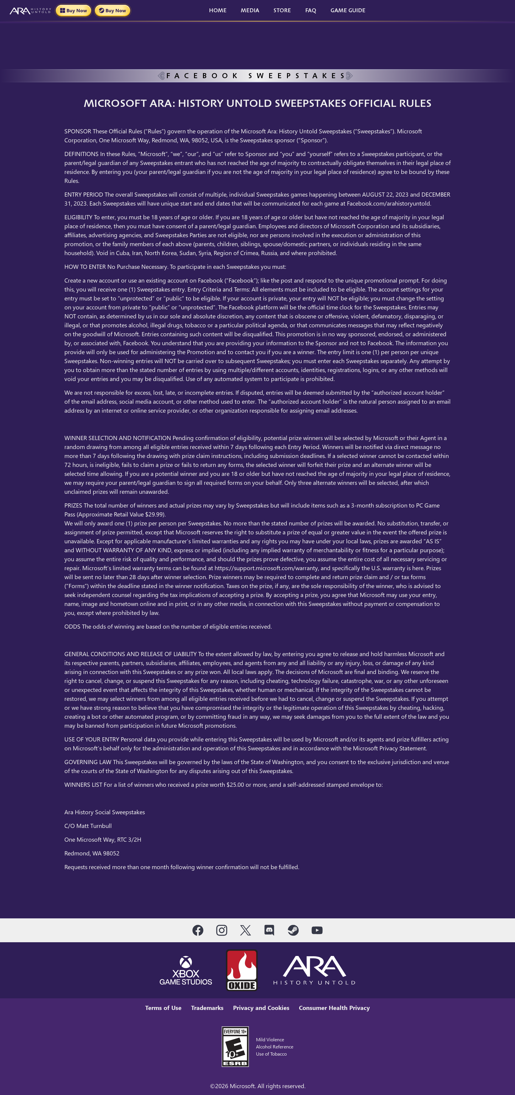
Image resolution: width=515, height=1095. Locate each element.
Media (250, 10)
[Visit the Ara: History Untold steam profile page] (293, 930)
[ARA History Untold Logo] (314, 970)
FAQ (310, 10)
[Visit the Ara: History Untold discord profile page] (269, 930)
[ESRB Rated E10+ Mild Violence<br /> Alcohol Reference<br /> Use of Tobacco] (235, 1046)
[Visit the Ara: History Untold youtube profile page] (317, 930)
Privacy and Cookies (261, 1007)
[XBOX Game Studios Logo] (186, 970)
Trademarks (207, 1007)
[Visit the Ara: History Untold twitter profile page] (246, 930)
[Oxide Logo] (243, 970)
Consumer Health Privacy (334, 1007)
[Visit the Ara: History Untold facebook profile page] (198, 930)
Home (218, 10)
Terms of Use (163, 1007)
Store (282, 10)
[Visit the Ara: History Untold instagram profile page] (222, 930)
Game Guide (348, 10)
